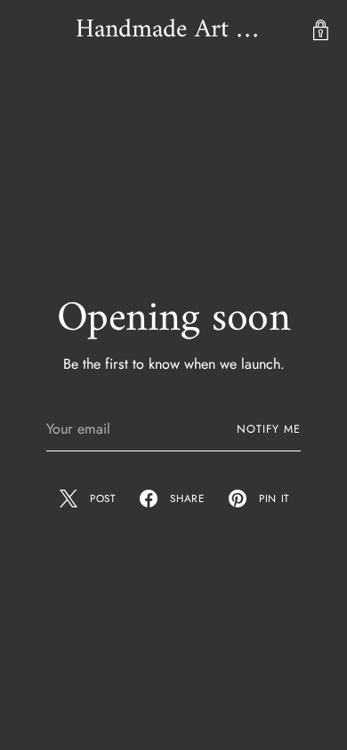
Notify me (268, 429)
